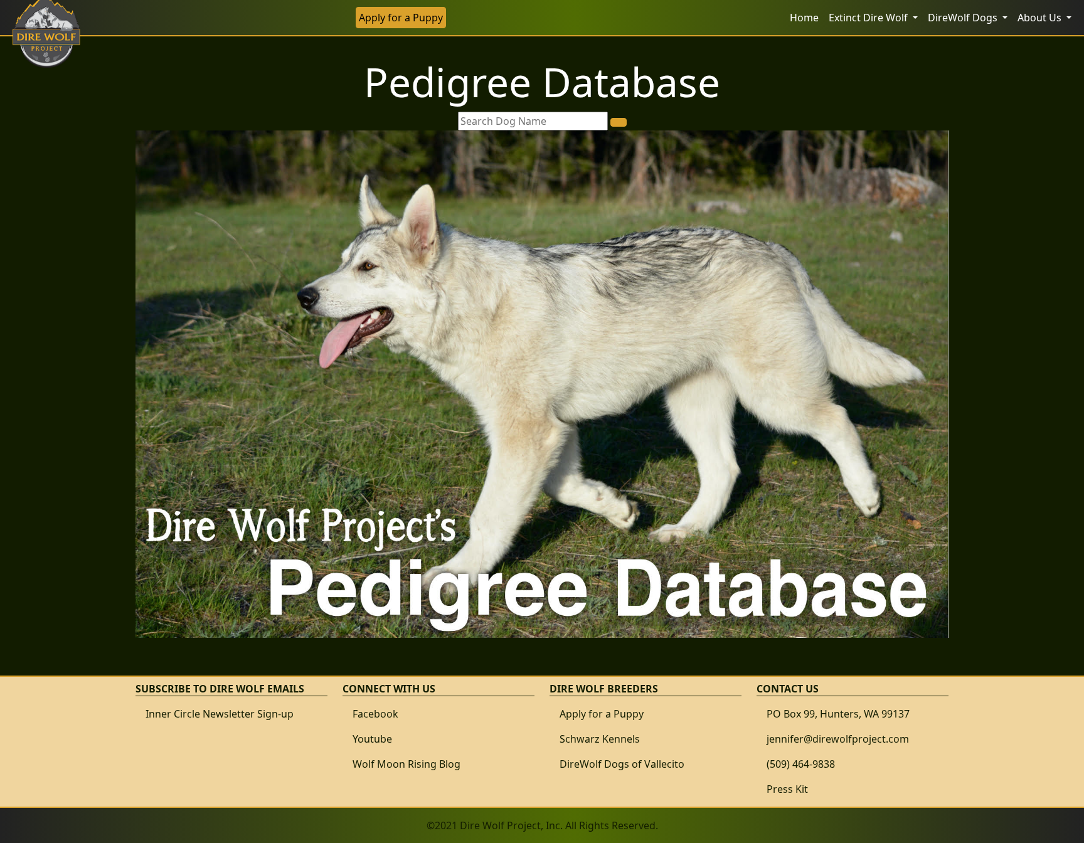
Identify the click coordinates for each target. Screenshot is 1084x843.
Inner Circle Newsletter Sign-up (220, 714)
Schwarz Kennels (600, 739)
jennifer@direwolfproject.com (838, 739)
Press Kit (787, 789)
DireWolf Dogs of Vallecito (622, 764)
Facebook (375, 714)
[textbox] (533, 121)
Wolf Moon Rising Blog (406, 764)
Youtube (372, 739)
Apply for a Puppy (401, 17)
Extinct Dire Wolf (869, 17)
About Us (1041, 17)
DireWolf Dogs (964, 17)
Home (804, 17)
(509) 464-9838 (801, 764)
